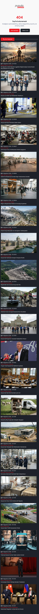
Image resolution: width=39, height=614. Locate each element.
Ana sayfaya (14, 30)
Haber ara (25, 30)
